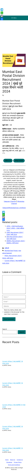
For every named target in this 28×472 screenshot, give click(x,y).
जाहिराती (7, 248)
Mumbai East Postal (11, 250)
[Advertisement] (14, 35)
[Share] (14, 219)
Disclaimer (9, 462)
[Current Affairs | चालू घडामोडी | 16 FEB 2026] (14, 417)
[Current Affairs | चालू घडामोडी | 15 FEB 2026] (14, 439)
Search (4, 329)
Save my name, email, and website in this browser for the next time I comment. (14, 312)
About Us (12, 459)
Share (24, 208)
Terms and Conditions (14, 465)
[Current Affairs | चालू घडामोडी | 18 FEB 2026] (14, 374)
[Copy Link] (14, 217)
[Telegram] (14, 212)
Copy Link (18, 208)
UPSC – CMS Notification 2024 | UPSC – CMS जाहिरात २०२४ (15, 228)
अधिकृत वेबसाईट (19, 160)
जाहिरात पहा (8, 160)
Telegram (5, 208)
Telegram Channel (10, 201)
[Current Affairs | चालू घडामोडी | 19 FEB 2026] (14, 352)
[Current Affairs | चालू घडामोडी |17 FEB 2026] (14, 395)
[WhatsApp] (14, 214)
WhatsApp (11, 208)
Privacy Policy (18, 462)
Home (7, 459)
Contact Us (20, 459)
